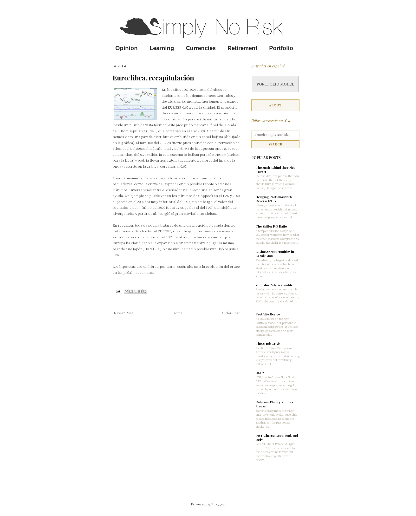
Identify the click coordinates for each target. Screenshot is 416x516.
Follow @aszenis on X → (271, 120)
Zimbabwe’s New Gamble (274, 285)
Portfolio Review (268, 314)
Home (177, 313)
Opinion (126, 48)
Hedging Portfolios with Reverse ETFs (274, 199)
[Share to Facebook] (140, 291)
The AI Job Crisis (268, 343)
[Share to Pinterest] (144, 291)
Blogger (217, 504)
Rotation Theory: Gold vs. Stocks (275, 404)
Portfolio (281, 48)
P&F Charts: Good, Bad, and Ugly (277, 437)
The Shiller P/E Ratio (271, 226)
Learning (162, 48)
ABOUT (275, 105)
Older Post (231, 313)
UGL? (260, 373)
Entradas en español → (270, 66)
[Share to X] (135, 291)
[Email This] (126, 291)
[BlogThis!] (131, 291)
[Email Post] (118, 291)
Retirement (242, 48)
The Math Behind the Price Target (275, 169)
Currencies (201, 48)
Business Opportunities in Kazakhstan (275, 253)
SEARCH (275, 144)
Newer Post (123, 313)
